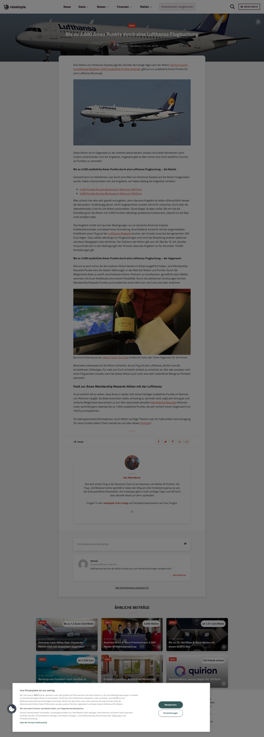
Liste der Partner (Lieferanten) (33, 722)
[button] (12, 709)
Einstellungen (170, 713)
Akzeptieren (171, 704)
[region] (111, 707)
